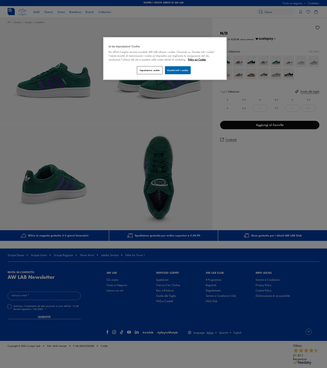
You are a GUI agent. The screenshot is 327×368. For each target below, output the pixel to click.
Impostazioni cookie (150, 70)
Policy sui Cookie (197, 59)
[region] (165, 58)
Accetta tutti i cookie (177, 70)
